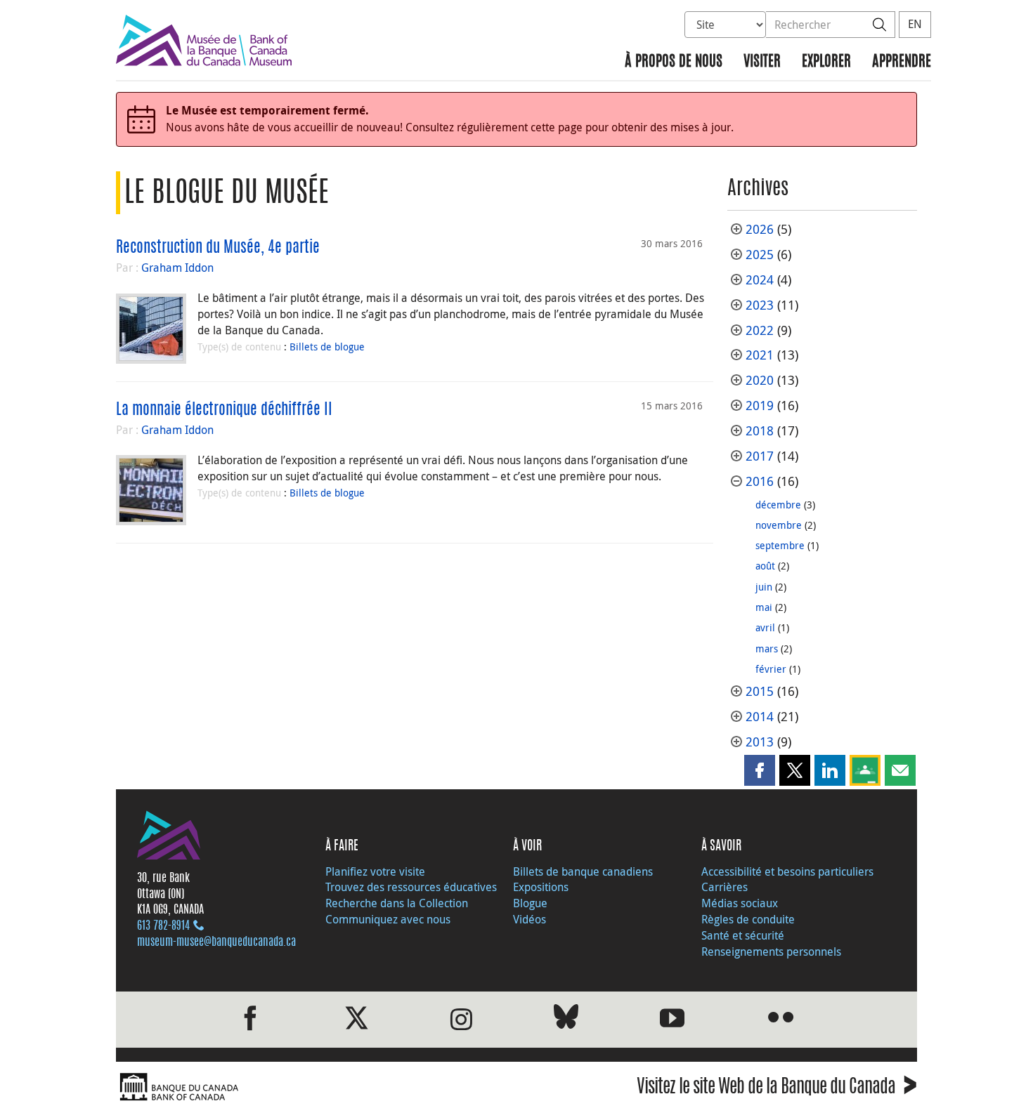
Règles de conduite (748, 919)
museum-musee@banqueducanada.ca (216, 942)
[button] (759, 770)
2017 (760, 456)
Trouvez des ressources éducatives (411, 887)
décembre (778, 504)
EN (915, 24)
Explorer (826, 62)
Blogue (530, 903)
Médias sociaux (739, 903)
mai (763, 607)
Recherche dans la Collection (396, 903)
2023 (760, 305)
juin (763, 586)
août (765, 565)
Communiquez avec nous (387, 919)
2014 (760, 717)
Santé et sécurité (742, 935)
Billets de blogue (327, 346)
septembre (780, 545)
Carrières (724, 887)
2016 (760, 481)
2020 (760, 380)
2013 (760, 742)
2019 (760, 405)
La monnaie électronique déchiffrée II (224, 410)
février (770, 669)
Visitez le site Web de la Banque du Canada (777, 1089)
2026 (760, 229)
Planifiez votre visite (375, 871)
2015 (760, 691)
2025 (760, 254)
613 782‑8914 (163, 926)
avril (765, 627)
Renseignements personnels (771, 951)
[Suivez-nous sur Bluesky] (566, 1019)
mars (766, 648)
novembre (778, 525)
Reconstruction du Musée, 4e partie (218, 248)
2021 (760, 355)
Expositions (541, 887)
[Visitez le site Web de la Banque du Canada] (312, 1087)
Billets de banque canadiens (583, 871)
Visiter (762, 62)
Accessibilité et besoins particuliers (787, 871)
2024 (760, 280)
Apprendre (901, 62)
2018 (760, 431)
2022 (760, 330)
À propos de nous (673, 62)
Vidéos (529, 919)
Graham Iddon (177, 267)
